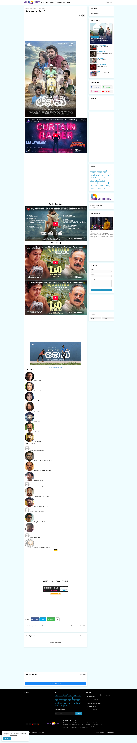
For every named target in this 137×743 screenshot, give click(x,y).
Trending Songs (60, 2)
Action (92, 170)
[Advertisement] (56, 30)
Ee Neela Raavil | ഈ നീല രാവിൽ (99, 233)
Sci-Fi (92, 185)
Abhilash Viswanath (39, 496)
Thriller (92, 188)
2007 (61, 698)
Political (103, 180)
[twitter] (30, 724)
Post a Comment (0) (55, 683)
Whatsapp (51, 619)
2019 (61, 703)
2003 (70, 695)
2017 (78, 700)
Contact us (102, 732)
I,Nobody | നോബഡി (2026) (94, 703)
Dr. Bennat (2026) (91, 706)
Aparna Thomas (38, 401)
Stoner (107, 185)
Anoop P (36, 480)
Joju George (37, 441)
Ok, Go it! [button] (7, 738)
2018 (56, 703)
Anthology (105, 170)
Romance (100, 183)
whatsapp (108, 87)
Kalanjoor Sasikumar (39, 470)
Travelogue (98, 188)
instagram (96, 91)
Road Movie (93, 183)
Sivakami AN (37, 390)
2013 (61, 700)
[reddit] (38, 724)
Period (97, 180)
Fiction (108, 175)
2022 (74, 703)
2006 (56, 698)
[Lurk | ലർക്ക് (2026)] (93, 67)
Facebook (35, 619)
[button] (107, 2)
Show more (83, 635)
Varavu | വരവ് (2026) (92, 700)
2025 (61, 705)
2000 (56, 695)
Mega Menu (49, 2)
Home (42, 2)
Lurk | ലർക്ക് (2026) (92, 710)
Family (97, 175)
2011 (79, 698)
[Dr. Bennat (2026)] (93, 60)
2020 (65, 703)
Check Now (13, 735)
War (104, 188)
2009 (70, 698)
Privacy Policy (110, 732)
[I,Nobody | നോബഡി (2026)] (93, 54)
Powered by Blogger (97, 205)
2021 (70, 703)
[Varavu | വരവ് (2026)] (93, 47)
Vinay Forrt (37, 421)
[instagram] (35, 724)
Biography (93, 172)
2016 (74, 700)
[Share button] (58, 619)
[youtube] (33, 724)
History (105, 177)
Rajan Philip (37, 532)
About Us (105, 318)
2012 (56, 700)
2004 (74, 695)
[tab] (43, 3)
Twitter (44, 619)
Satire (106, 183)
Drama (92, 175)
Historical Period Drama (96, 177)
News (68, 2)
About (97, 732)
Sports (102, 185)
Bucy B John (37, 522)
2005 (79, 695)
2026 (65, 705)
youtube (108, 91)
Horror (92, 180)
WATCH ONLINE (33, 8)
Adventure (98, 170)
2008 (66, 698)
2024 (56, 705)
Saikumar (36, 431)
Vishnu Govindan (38, 460)
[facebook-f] (27, 724)
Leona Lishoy (37, 411)
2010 (75, 698)
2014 (65, 700)
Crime (105, 172)
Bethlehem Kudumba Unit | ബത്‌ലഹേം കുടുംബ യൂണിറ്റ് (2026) (99, 695)
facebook (96, 87)
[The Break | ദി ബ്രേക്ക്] (93, 73)
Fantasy (103, 175)
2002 (65, 695)
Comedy (100, 172)
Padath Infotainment (39, 547)
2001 (61, 695)
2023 (78, 703)
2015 (69, 700)
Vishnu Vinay (37, 380)
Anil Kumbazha (38, 506)
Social (96, 185)
